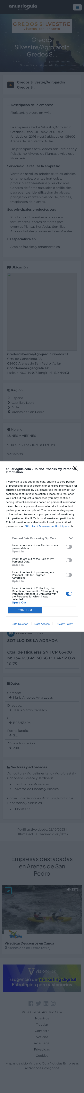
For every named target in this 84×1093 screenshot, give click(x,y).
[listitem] (42, 538)
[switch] (69, 547)
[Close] (76, 469)
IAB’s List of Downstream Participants (47, 526)
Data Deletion (20, 623)
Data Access (42, 623)
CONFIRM (25, 610)
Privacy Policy (64, 623)
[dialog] (42, 546)
